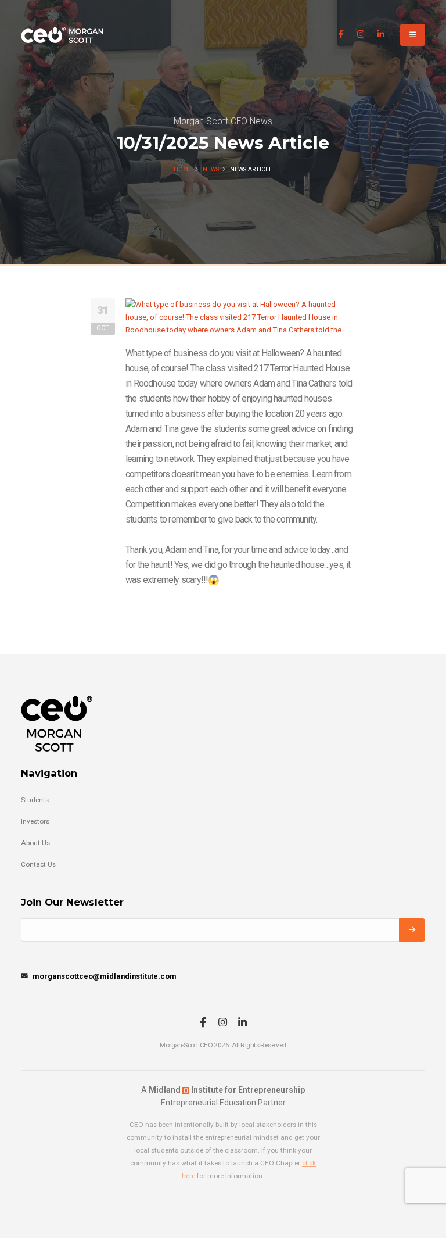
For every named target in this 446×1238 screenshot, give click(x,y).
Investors (35, 821)
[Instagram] (361, 34)
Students (35, 800)
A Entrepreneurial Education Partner (223, 1096)
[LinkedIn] (380, 34)
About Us (35, 843)
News (211, 169)
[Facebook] (341, 34)
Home (183, 169)
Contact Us (38, 864)
